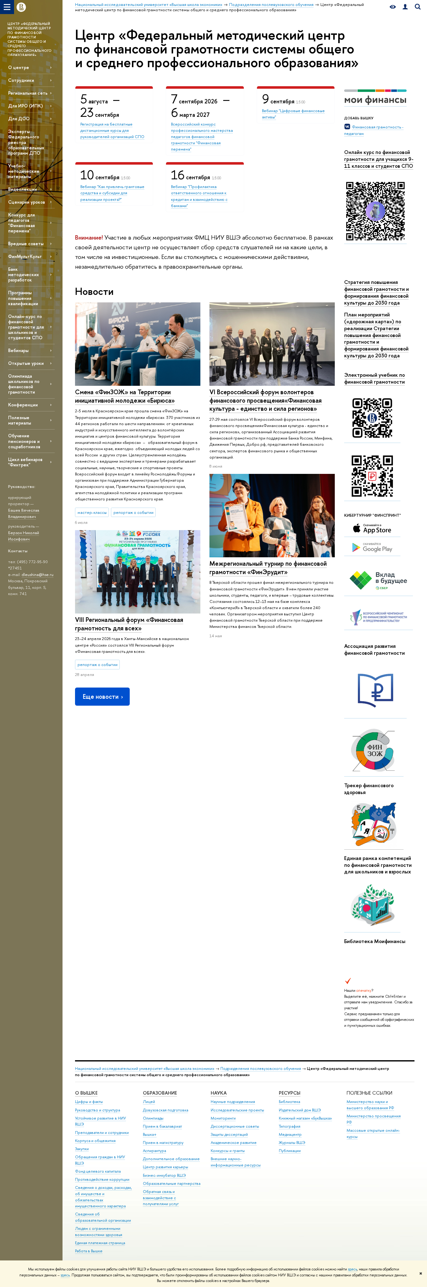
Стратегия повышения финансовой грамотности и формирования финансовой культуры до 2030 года (376, 292)
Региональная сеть (28, 93)
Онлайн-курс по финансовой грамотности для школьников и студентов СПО (26, 327)
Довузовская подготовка (165, 1110)
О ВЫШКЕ (86, 1093)
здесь (352, 1269)
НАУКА (219, 1093)
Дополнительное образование (171, 1158)
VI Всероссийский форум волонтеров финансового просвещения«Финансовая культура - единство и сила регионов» (265, 400)
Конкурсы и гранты (228, 1150)
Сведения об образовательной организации (103, 1217)
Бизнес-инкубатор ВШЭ (164, 1175)
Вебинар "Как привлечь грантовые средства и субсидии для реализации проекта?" (112, 193)
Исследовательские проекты (237, 1110)
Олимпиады (153, 1118)
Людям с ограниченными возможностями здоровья (98, 1231)
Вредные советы (25, 243)
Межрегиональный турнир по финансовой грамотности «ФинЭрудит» (268, 567)
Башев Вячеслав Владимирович (23, 513)
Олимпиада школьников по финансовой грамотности (23, 384)
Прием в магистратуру (163, 1142)
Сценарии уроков (26, 202)
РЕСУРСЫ (289, 1093)
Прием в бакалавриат (162, 1126)
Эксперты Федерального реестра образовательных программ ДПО (26, 142)
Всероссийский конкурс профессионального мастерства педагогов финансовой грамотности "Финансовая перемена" (202, 136)
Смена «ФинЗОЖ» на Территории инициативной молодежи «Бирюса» (125, 396)
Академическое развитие (234, 1142)
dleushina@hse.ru (37, 574)
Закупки (82, 1148)
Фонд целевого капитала (98, 1171)
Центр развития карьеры (165, 1167)
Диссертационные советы (235, 1126)
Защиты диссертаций (229, 1134)
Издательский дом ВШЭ (300, 1110)
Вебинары (18, 350)
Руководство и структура (97, 1110)
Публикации (290, 1150)
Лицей (149, 1101)
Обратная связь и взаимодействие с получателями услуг (161, 1198)
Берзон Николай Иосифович (23, 536)
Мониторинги (223, 1118)
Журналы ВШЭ (292, 1142)
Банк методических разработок (23, 274)
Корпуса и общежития (95, 1140)
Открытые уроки (26, 363)
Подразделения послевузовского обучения (260, 1068)
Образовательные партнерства (171, 1183)
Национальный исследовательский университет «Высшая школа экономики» (144, 1068)
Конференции (23, 405)
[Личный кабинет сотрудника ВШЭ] (405, 7)
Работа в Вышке (89, 1251)
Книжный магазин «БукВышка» (305, 1118)
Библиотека (289, 1101)
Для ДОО (19, 119)
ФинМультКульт (25, 256)
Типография (289, 1126)
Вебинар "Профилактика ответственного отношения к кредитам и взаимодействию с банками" (199, 196)
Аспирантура (154, 1150)
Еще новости (100, 696)
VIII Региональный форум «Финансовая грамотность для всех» (129, 623)
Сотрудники (21, 80)
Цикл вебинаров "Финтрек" (25, 462)
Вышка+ (150, 1134)
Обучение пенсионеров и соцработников (24, 441)
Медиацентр (290, 1134)
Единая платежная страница (100, 1242)
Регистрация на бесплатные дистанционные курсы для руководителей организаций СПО (112, 130)
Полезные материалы (19, 420)
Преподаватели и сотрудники (102, 1132)
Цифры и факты (89, 1101)
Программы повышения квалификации (23, 298)
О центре (18, 67)
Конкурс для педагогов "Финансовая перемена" (21, 223)
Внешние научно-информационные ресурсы (236, 1162)
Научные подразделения (233, 1101)
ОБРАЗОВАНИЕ (160, 1093)
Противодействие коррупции (102, 1179)
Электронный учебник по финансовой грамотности (374, 378)
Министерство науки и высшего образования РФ (370, 1105)
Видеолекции (22, 189)
